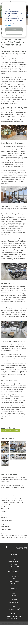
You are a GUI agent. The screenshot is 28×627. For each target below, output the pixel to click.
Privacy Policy (8, 25)
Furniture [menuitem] (14, 554)
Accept (14, 29)
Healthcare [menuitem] (14, 564)
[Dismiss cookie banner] (22, 5)
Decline (14, 32)
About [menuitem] (14, 586)
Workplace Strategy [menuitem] (14, 561)
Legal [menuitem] (14, 574)
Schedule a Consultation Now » (11, 430)
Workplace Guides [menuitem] (14, 581)
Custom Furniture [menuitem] (14, 576)
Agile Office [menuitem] (14, 583)
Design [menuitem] (14, 559)
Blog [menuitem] (14, 578)
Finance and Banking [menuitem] (14, 571)
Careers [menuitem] (14, 591)
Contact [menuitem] (14, 593)
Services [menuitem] (14, 557)
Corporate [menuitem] (14, 569)
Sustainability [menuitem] (14, 588)
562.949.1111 (14, 595)
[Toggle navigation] (26, 3)
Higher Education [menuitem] (14, 566)
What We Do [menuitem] (14, 552)
